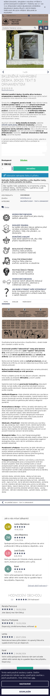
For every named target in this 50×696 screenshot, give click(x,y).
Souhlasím (25, 691)
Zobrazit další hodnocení (37, 585)
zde (33, 677)
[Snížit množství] (12, 170)
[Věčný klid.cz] (12, 22)
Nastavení (25, 684)
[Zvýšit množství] (12, 167)
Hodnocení (27, 302)
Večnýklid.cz (25, 198)
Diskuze (15, 302)
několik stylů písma (9, 125)
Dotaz (7, 207)
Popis (6, 302)
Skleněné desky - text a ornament (34, 201)
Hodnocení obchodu (25, 595)
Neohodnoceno (8, 90)
